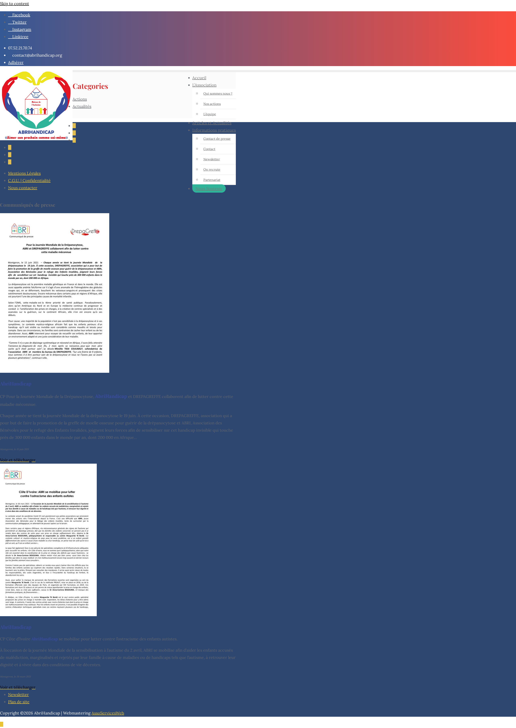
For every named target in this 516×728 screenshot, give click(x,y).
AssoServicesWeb (108, 713)
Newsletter (18, 694)
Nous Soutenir (209, 188)
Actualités (82, 106)
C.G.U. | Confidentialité (29, 180)
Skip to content (14, 3)
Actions (80, 99)
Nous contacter (22, 187)
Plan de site (18, 701)
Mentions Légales (24, 173)
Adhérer (16, 62)
